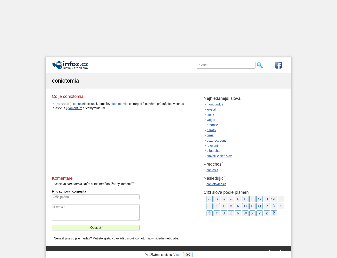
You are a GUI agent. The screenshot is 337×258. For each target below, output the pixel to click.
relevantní (213, 145)
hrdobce (212, 125)
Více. (176, 254)
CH (273, 199)
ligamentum (74, 108)
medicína (62, 103)
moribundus (215, 104)
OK (187, 254)
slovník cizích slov (219, 156)
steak (210, 114)
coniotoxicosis (216, 184)
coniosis (212, 170)
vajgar (211, 119)
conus (77, 103)
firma (210, 135)
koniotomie (120, 103)
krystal (211, 109)
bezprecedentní (217, 140)
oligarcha (213, 150)
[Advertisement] (168, 27)
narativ (211, 130)
